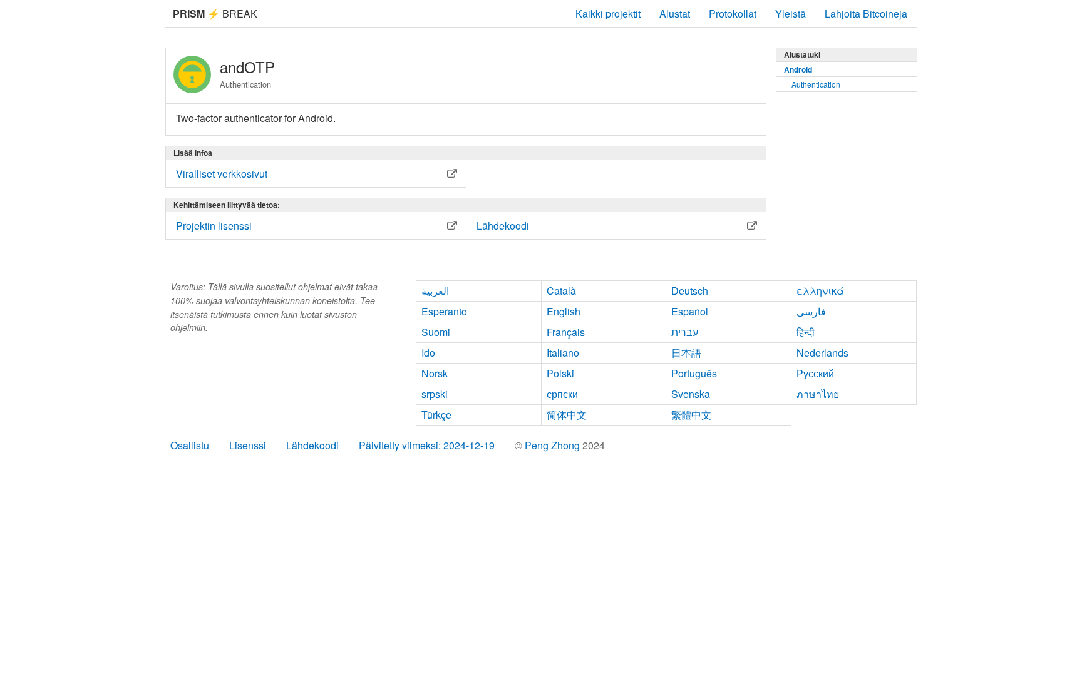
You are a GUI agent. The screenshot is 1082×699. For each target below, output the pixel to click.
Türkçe (436, 414)
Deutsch (689, 290)
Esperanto (444, 311)
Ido (428, 352)
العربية (435, 290)
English (563, 311)
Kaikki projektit (608, 13)
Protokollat (732, 13)
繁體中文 (691, 414)
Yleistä (790, 13)
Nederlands (822, 352)
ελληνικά (820, 290)
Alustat (674, 13)
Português (694, 373)
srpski (434, 394)
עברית (684, 332)
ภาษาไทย (817, 394)
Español (689, 311)
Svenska (690, 394)
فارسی (811, 311)
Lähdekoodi (312, 445)
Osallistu (189, 445)
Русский (815, 373)
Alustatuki (802, 54)
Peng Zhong (553, 445)
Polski (560, 373)
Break (215, 13)
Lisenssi (247, 445)
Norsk (434, 373)
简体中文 (567, 414)
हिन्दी (805, 332)
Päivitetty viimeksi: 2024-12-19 (427, 445)
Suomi (435, 332)
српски (562, 394)
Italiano (563, 352)
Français (566, 332)
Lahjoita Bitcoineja (866, 13)
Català (561, 290)
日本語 (686, 352)
